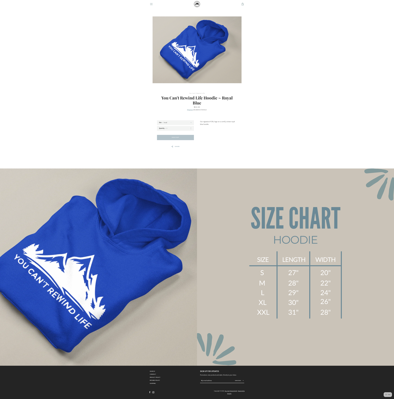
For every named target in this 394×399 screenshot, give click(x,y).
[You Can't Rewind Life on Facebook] (150, 392)
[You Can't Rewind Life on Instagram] (153, 392)
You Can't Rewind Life (231, 391)
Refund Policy (155, 380)
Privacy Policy (155, 377)
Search (152, 371)
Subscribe (238, 380)
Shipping (189, 110)
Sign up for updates (209, 371)
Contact (153, 374)
